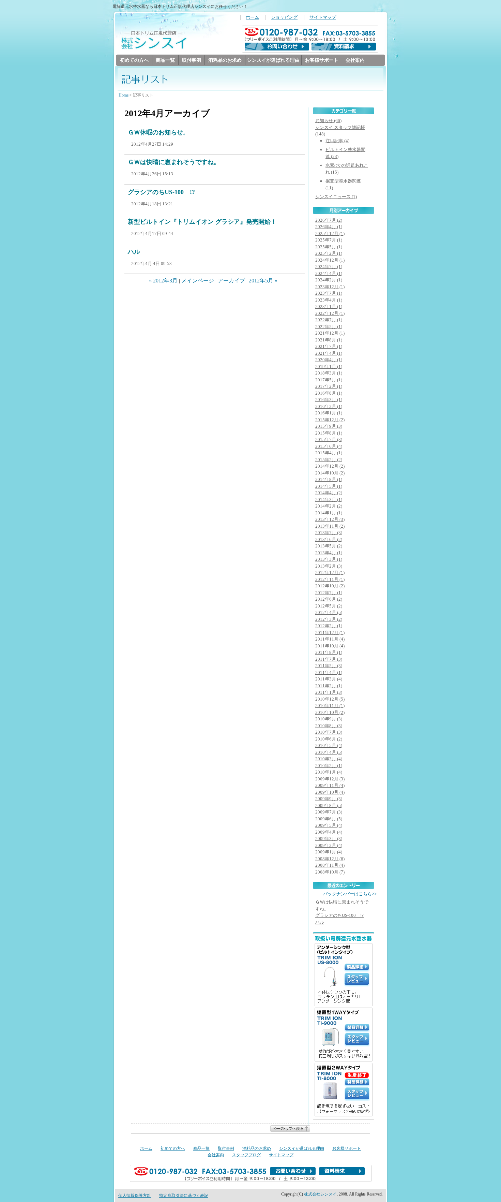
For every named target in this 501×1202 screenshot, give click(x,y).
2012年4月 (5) (328, 612)
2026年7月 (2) (328, 220)
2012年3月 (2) (328, 619)
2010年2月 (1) (328, 765)
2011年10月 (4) (330, 645)
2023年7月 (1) (328, 293)
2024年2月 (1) (328, 279)
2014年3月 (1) (328, 499)
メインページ (197, 280)
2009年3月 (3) (328, 838)
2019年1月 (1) (328, 366)
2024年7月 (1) (328, 266)
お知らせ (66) (328, 120)
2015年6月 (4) (328, 446)
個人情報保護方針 (134, 1195)
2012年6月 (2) (328, 599)
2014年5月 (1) (328, 486)
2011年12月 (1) (330, 632)
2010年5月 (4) (328, 745)
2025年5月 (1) (328, 246)
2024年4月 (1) (328, 273)
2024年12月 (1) (330, 260)
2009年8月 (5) (328, 805)
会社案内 (355, 60)
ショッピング (284, 17)
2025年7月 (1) (328, 240)
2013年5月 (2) (328, 545)
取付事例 (191, 60)
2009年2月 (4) (328, 845)
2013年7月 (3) (328, 532)
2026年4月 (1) (328, 226)
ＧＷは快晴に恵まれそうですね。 (174, 162)
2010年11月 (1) (330, 705)
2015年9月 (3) (328, 426)
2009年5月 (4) (328, 825)
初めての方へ (134, 60)
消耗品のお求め (225, 60)
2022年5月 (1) (328, 326)
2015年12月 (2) (330, 419)
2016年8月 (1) (328, 393)
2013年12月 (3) (330, 519)
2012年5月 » (263, 280)
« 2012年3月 (163, 280)
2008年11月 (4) (330, 865)
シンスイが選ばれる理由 (273, 60)
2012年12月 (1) (330, 572)
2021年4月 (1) (328, 353)
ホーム (252, 17)
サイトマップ (322, 17)
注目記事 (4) (337, 140)
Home (123, 95)
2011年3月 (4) (328, 678)
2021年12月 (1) (330, 333)
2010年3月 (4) (328, 758)
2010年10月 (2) (330, 712)
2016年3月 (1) (328, 399)
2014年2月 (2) (328, 506)
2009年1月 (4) (328, 851)
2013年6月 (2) (328, 539)
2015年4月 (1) (328, 452)
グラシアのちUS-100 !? (161, 192)
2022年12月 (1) (330, 313)
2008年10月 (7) (330, 872)
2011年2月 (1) (328, 685)
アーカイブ (231, 280)
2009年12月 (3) (330, 778)
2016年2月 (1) (328, 406)
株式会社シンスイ (320, 1194)
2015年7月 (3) (328, 439)
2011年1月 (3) (328, 692)
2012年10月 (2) (330, 585)
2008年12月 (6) (330, 858)
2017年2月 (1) (328, 386)
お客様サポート (321, 60)
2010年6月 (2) (328, 739)
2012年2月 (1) (328, 625)
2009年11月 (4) (330, 785)
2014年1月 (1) (328, 512)
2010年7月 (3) (328, 732)
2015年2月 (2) (328, 459)
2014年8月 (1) (328, 479)
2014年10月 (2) (330, 472)
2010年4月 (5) (328, 752)
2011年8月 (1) (328, 652)
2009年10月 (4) (330, 792)
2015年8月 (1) (328, 433)
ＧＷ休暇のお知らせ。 (158, 132)
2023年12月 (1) (330, 286)
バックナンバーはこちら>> (350, 894)
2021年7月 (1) (328, 346)
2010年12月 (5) (330, 699)
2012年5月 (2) (328, 606)
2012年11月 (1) (330, 579)
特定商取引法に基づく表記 (183, 1195)
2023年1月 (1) (328, 306)
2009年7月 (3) (328, 812)
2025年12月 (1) (330, 233)
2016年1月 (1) (328, 412)
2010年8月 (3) (328, 725)
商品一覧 (165, 60)
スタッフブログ (246, 1155)
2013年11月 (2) (330, 526)
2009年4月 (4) (328, 832)
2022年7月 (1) (328, 319)
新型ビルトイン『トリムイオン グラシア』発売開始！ (202, 221)
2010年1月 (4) (328, 772)
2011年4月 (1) (328, 672)
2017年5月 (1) (328, 379)
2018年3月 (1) (328, 373)
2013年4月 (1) (328, 552)
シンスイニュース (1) (336, 196)
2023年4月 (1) (328, 300)
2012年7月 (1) (328, 592)
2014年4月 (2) (328, 492)
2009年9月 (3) (328, 798)
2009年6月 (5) (328, 818)
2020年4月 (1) (328, 359)
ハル (134, 251)
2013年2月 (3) (328, 566)
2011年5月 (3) (328, 665)
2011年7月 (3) (328, 659)
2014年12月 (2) (330, 466)
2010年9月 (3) (328, 718)
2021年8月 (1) (328, 339)
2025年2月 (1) (328, 253)
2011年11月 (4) (330, 639)
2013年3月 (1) (328, 559)
